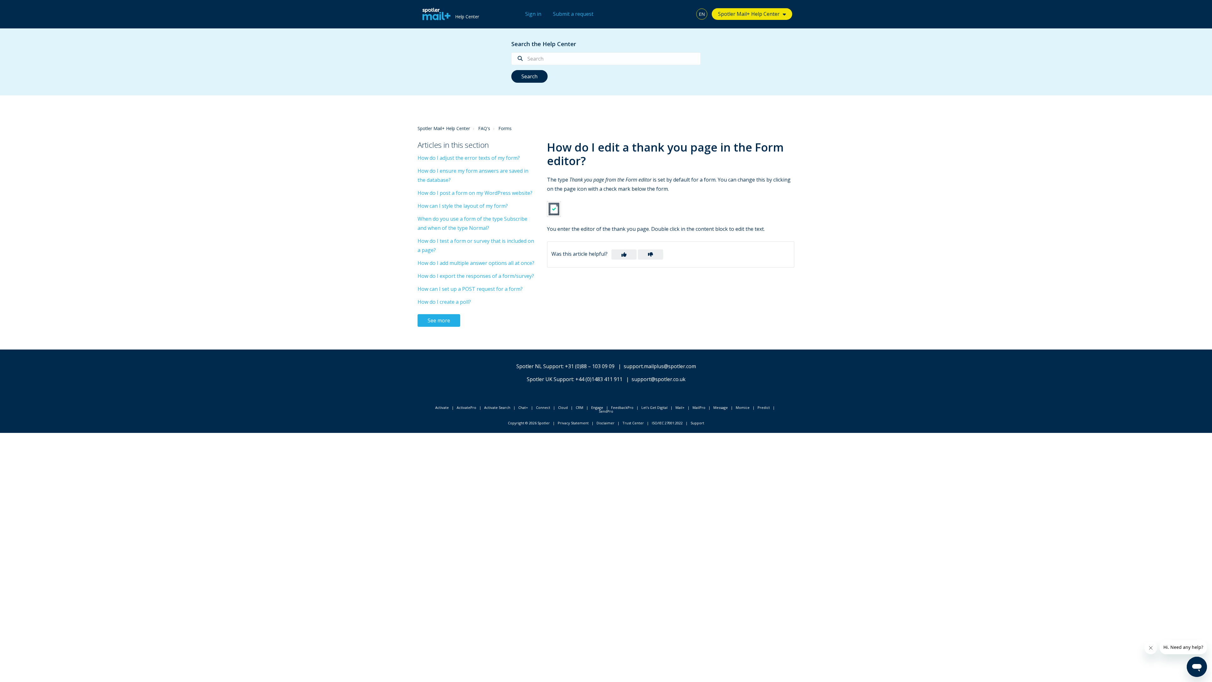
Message (720, 407)
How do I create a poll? (444, 301)
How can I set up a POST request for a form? (470, 288)
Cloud (563, 407)
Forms (505, 128)
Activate (442, 407)
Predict (764, 407)
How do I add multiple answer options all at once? (476, 263)
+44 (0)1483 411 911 (598, 379)
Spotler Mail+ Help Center (444, 128)
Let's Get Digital (654, 407)
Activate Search (497, 407)
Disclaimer (606, 423)
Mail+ (680, 407)
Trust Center (633, 423)
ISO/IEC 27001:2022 (667, 423)
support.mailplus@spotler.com (660, 366)
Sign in (533, 13)
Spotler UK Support (550, 379)
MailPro (698, 407)
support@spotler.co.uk (659, 379)
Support (697, 423)
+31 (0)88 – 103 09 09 (590, 366)
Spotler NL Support (539, 366)
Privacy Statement (573, 423)
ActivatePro (466, 407)
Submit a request (573, 13)
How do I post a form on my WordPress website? (475, 192)
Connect (543, 407)
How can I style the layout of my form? (463, 205)
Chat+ (523, 407)
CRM (579, 407)
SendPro (606, 411)
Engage (597, 407)
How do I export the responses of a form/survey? (476, 275)
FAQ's (484, 128)
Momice (743, 407)
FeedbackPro (622, 407)
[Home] (435, 14)
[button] (624, 254)
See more (439, 320)
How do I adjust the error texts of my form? (469, 157)
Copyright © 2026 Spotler (529, 423)
